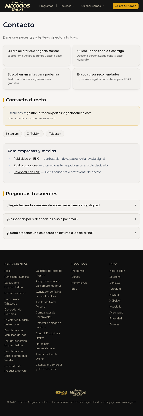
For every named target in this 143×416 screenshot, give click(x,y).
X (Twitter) (33, 133)
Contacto (114, 282)
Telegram (55, 133)
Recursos (65, 5)
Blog (74, 288)
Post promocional (26, 165)
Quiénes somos (91, 5)
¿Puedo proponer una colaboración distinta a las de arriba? (50, 233)
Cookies (114, 324)
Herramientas (79, 282)
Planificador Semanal (16, 276)
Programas (46, 5)
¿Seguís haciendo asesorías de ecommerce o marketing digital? (53, 205)
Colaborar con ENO (27, 172)
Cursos (76, 276)
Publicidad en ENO (26, 158)
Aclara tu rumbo (125, 6)
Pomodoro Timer (15, 293)
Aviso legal (116, 312)
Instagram (12, 133)
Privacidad (115, 318)
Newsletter (115, 306)
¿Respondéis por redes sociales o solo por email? (42, 219)
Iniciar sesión (117, 270)
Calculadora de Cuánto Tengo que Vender (15, 356)
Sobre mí (114, 276)
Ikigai (7, 270)
